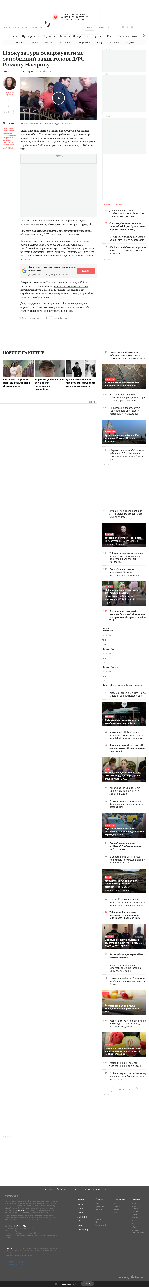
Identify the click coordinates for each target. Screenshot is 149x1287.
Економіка (20, 42)
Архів (79, 1225)
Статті (16, 27)
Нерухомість (84, 42)
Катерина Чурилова (10, 93)
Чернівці (97, 36)
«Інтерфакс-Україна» (60, 224)
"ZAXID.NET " (10, 1206)
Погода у (109, 630)
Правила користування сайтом (136, 1226)
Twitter (116, 1210)
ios (141, 27)
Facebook (117, 1207)
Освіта (35, 42)
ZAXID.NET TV (36, 27)
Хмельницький (128, 36)
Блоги (24, 27)
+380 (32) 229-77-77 (20, 1231)
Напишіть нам (136, 1218)
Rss (115, 1204)
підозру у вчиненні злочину (71, 286)
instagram (123, 27)
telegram (127, 27)
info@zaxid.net (33, 1233)
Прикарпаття (30, 36)
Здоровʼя (130, 42)
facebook (113, 27)
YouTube (116, 1213)
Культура (114, 42)
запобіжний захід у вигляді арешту (41, 248)
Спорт (100, 42)
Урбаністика (65, 42)
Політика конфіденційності (138, 1232)
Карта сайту (82, 1229)
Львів (14, 36)
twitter (118, 27)
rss (145, 27)
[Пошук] (143, 35)
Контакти (135, 1215)
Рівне (110, 36)
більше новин (124, 1090)
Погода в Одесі (109, 685)
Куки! (77, 1284)
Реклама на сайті (137, 1221)
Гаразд (89, 28)
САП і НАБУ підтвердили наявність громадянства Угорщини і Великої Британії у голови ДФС (9, 136)
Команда (135, 1212)
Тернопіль (49, 36)
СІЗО (46, 318)
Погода (105, 628)
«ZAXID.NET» (21, 1226)
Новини (7, 27)
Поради (49, 42)
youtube (132, 27)
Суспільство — (10, 71)
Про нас (134, 1204)
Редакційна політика (136, 1208)
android (136, 27)
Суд (24, 318)
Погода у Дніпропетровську (129, 685)
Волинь (65, 36)
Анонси (80, 1212)
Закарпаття (80, 36)
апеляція (34, 318)
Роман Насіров (60, 318)
